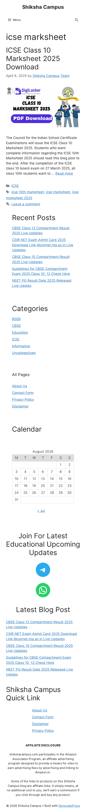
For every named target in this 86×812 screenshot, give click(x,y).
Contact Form (23, 393)
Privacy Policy (23, 400)
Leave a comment (25, 204)
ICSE (15, 186)
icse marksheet (58, 192)
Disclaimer (20, 406)
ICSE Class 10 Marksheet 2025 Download (33, 58)
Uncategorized (24, 353)
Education (20, 333)
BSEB (16, 319)
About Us (19, 386)
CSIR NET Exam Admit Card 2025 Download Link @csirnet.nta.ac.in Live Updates (42, 245)
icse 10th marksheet (27, 192)
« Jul (41, 511)
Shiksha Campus (43, 7)
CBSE (16, 326)
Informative (21, 346)
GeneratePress (69, 806)
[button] (76, 20)
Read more (64, 173)
